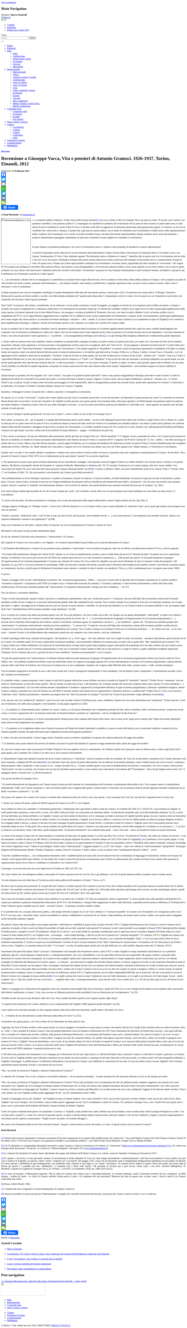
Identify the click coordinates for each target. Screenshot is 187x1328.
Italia (9, 51)
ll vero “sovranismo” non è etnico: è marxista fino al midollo (34, 1259)
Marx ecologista (14, 1249)
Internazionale (13, 69)
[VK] (93, 198)
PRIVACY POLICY (61, 1325)
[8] (50, 976)
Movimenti (18, 66)
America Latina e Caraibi (24, 77)
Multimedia (12, 145)
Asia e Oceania (20, 85)
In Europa (17, 114)
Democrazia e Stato (22, 59)
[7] (157, 928)
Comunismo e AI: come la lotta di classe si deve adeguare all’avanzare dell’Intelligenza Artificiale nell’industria (58, 1254)
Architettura (18, 127)
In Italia (16, 116)
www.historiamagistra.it (96, 1148)
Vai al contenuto (8, 2)
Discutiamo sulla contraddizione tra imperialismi (29, 1269)
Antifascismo (19, 56)
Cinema (16, 130)
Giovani (16, 64)
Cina (15, 87)
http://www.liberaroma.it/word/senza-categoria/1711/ (147, 1145)
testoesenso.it (29, 214)
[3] (92, 469)
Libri (15, 137)
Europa (16, 95)
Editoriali (11, 48)
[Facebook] (93, 174)
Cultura (10, 124)
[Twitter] (93, 179)
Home (10, 45)
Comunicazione (14, 143)
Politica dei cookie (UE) (18, 30)
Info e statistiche (20, 101)
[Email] (93, 184)
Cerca (4, 35)
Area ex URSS (20, 82)
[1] (97, 220)
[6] (139, 839)
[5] (45, 762)
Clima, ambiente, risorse (24, 90)
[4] (162, 694)
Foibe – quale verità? (77, 1281)
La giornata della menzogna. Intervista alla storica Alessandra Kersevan (34, 1281)
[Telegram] (93, 193)
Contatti (10, 25)
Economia (17, 61)
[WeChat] (93, 202)
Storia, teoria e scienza (17, 122)
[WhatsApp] (93, 188)
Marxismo (5, 151)
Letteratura (18, 135)
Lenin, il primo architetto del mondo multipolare (29, 1264)
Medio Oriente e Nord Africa (26, 103)
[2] (105, 335)
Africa (16, 74)
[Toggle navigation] (2, 41)
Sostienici (11, 27)
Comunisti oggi (14, 108)
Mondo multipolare (22, 106)
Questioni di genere (16, 140)
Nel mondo (18, 119)
